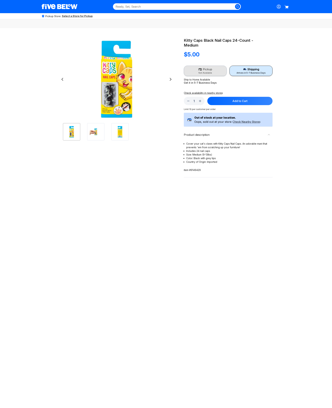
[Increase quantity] (200, 101)
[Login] (278, 6)
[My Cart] (286, 7)
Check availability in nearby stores (203, 93)
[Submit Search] (237, 6)
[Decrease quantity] (188, 101)
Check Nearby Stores (246, 121)
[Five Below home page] (59, 6)
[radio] (205, 71)
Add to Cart (239, 101)
